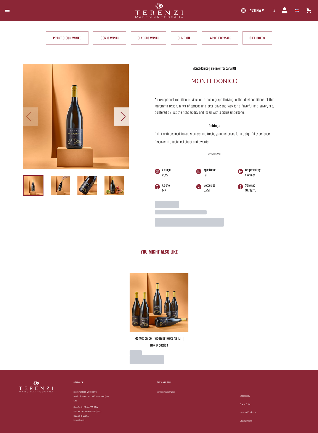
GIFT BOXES (257, 38)
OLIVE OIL (184, 38)
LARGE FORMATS (220, 38)
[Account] (285, 10)
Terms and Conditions (248, 412)
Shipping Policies (246, 420)
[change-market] (252, 10)
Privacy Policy (245, 404)
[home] (159, 10)
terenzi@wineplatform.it (166, 392)
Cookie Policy (245, 396)
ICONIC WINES (109, 38)
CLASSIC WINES (148, 38)
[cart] (308, 10)
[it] (297, 9)
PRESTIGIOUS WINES (67, 38)
